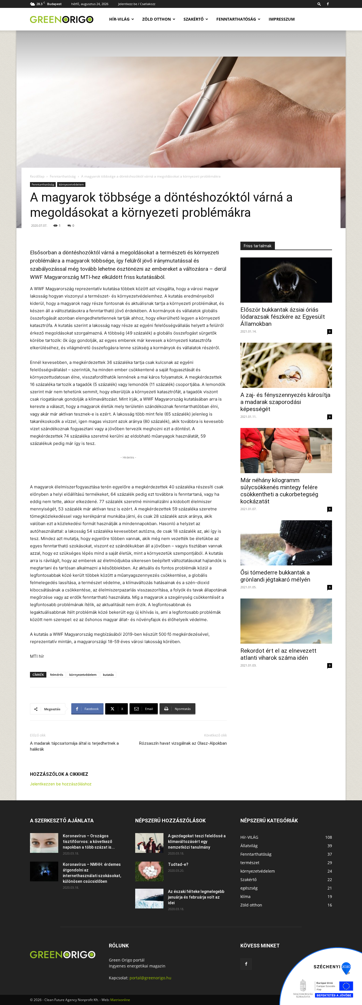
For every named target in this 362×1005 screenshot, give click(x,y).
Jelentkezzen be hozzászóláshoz (61, 783)
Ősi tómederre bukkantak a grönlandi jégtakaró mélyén (275, 576)
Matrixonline (120, 999)
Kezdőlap (37, 176)
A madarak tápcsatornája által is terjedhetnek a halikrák (74, 746)
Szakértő (194, 19)
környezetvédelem (71, 184)
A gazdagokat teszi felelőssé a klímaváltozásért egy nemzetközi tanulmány (197, 841)
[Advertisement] (128, 468)
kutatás (108, 674)
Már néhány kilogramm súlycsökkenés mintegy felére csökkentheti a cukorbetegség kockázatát (279, 491)
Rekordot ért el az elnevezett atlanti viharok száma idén (278, 654)
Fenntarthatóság (236, 19)
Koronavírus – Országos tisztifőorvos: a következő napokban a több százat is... (89, 841)
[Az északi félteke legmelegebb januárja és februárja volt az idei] (149, 898)
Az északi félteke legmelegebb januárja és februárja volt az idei (196, 897)
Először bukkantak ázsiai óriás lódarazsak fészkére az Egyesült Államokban (282, 316)
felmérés (56, 674)
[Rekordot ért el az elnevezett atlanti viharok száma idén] (286, 621)
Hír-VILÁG (119, 19)
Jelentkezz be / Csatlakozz (136, 4)
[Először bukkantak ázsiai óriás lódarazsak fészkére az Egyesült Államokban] (286, 280)
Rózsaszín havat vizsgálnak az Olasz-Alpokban (183, 743)
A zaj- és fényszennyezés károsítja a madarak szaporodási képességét (285, 402)
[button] (319, 4)
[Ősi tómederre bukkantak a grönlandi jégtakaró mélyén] (286, 542)
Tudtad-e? (178, 864)
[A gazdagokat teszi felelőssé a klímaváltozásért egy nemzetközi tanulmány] (149, 843)
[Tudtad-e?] (149, 871)
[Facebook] (328, 4)
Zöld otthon (156, 19)
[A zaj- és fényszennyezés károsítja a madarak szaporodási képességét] (286, 365)
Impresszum (282, 19)
